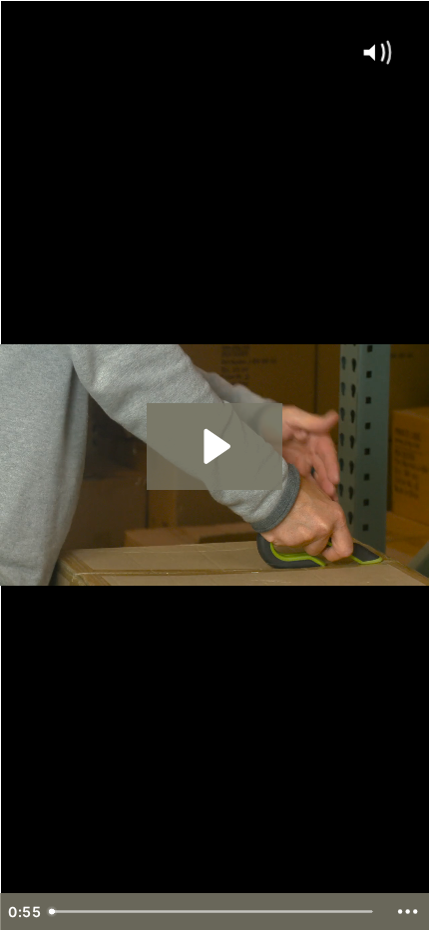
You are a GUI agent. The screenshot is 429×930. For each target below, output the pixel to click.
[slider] (213, 911)
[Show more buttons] (407, 911)
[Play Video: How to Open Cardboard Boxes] (214, 446)
